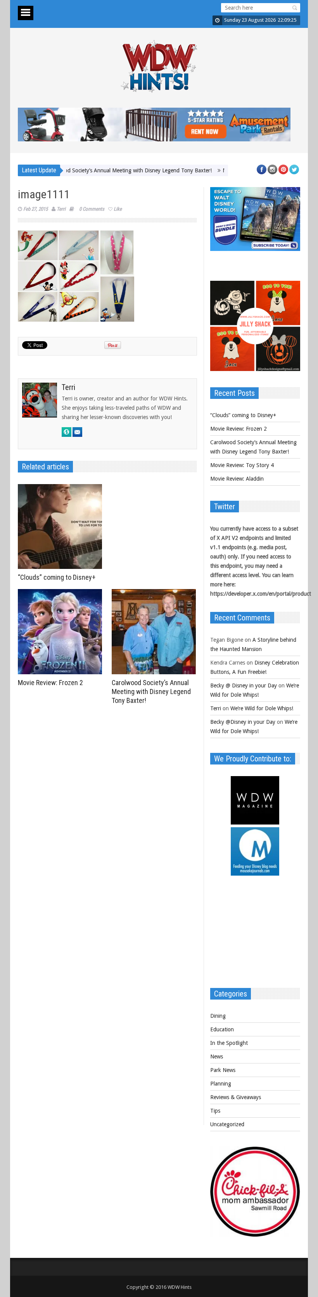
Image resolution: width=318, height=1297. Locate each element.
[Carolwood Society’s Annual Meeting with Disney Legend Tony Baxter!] (156, 631)
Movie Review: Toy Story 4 (242, 465)
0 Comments (91, 209)
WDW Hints (180, 1287)
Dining (218, 1016)
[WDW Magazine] (255, 822)
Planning (220, 1084)
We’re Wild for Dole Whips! (261, 708)
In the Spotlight (229, 1043)
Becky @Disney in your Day (242, 722)
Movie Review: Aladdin (237, 479)
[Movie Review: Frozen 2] (62, 631)
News (216, 1056)
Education (222, 1029)
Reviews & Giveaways (235, 1097)
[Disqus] (107, 815)
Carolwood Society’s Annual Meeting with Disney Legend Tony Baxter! (106, 170)
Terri (61, 209)
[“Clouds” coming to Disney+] (62, 526)
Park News (222, 1070)
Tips (215, 1111)
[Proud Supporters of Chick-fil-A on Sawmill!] (255, 1235)
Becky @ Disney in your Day (243, 685)
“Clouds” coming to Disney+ (56, 577)
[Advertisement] (255, 935)
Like (118, 209)
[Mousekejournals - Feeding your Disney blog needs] (255, 874)
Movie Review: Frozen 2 (50, 683)
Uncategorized (227, 1124)
